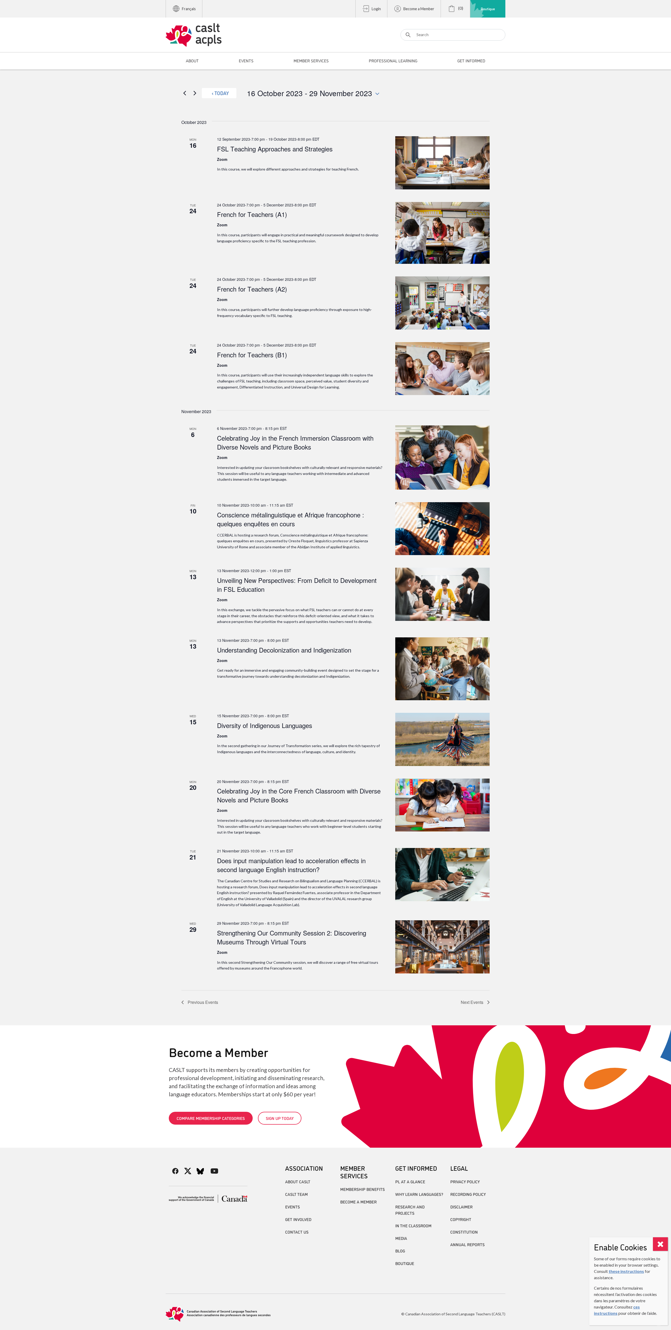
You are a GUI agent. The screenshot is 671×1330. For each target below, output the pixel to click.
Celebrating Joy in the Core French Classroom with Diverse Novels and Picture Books (299, 795)
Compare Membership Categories (211, 1118)
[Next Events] (195, 93)
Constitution (464, 1232)
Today (221, 92)
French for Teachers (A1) (252, 214)
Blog (400, 1251)
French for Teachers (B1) (252, 354)
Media (401, 1238)
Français (189, 9)
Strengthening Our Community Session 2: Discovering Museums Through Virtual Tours (291, 937)
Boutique (488, 8)
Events (292, 1206)
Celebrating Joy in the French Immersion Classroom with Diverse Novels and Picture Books (295, 442)
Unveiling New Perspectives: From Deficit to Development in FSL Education (297, 585)
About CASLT (297, 1181)
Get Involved (298, 1219)
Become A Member (358, 1202)
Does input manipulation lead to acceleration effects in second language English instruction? (291, 865)
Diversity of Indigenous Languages (264, 725)
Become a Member (418, 9)
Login (376, 9)
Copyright (460, 1219)
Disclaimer (461, 1206)
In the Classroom (413, 1225)
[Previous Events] (184, 93)
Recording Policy (468, 1194)
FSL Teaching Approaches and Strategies (275, 148)
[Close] (660, 1244)
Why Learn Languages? (419, 1194)
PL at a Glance (410, 1181)
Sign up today (280, 1118)
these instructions (626, 1271)
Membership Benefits (362, 1189)
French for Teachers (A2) (252, 288)
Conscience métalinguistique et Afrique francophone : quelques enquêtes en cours (290, 519)
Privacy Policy (465, 1181)
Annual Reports (467, 1244)
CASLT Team (296, 1194)
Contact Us (297, 1232)
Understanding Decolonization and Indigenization (284, 649)
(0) (460, 8)
